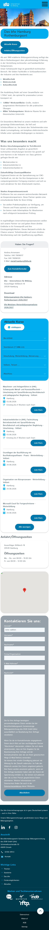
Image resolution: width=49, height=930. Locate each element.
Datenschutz (24, 914)
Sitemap (24, 927)
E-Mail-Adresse (11, 663)
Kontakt (8, 856)
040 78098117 (17, 255)
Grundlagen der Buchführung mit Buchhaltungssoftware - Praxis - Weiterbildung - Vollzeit (23, 455)
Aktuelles (7, 884)
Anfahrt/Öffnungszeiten (14, 50)
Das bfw (7, 876)
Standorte (7, 873)
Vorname (8, 635)
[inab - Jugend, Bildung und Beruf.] (36, 897)
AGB (24, 923)
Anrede (7, 626)
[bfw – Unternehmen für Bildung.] (12, 4)
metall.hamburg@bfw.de (21, 261)
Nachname (9, 644)
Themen (7, 869)
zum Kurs (38, 410)
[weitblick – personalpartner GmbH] (21, 898)
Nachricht (8, 673)
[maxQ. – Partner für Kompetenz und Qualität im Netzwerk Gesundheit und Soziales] (9, 897)
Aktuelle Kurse (10, 44)
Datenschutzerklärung (12, 786)
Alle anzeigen (24, 527)
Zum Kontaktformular (17, 269)
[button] (24, 590)
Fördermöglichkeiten (11, 880)
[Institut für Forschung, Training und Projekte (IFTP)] (24, 904)
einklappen (16, 327)
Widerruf (24, 918)
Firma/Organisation (12, 654)
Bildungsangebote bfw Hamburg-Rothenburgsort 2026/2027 (18, 298)
